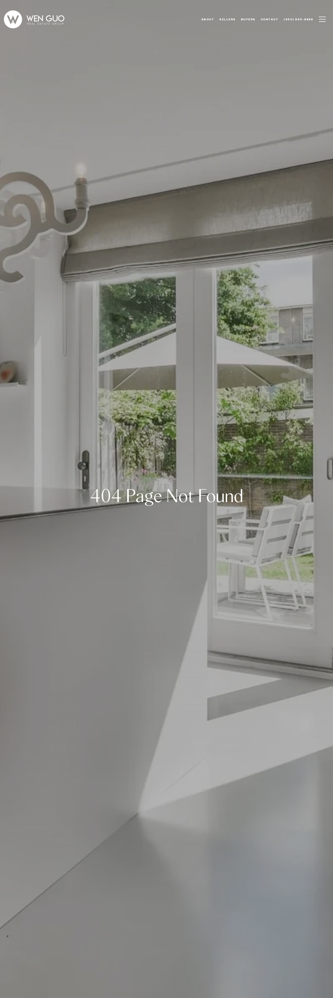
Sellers (227, 19)
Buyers (248, 19)
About (207, 19)
